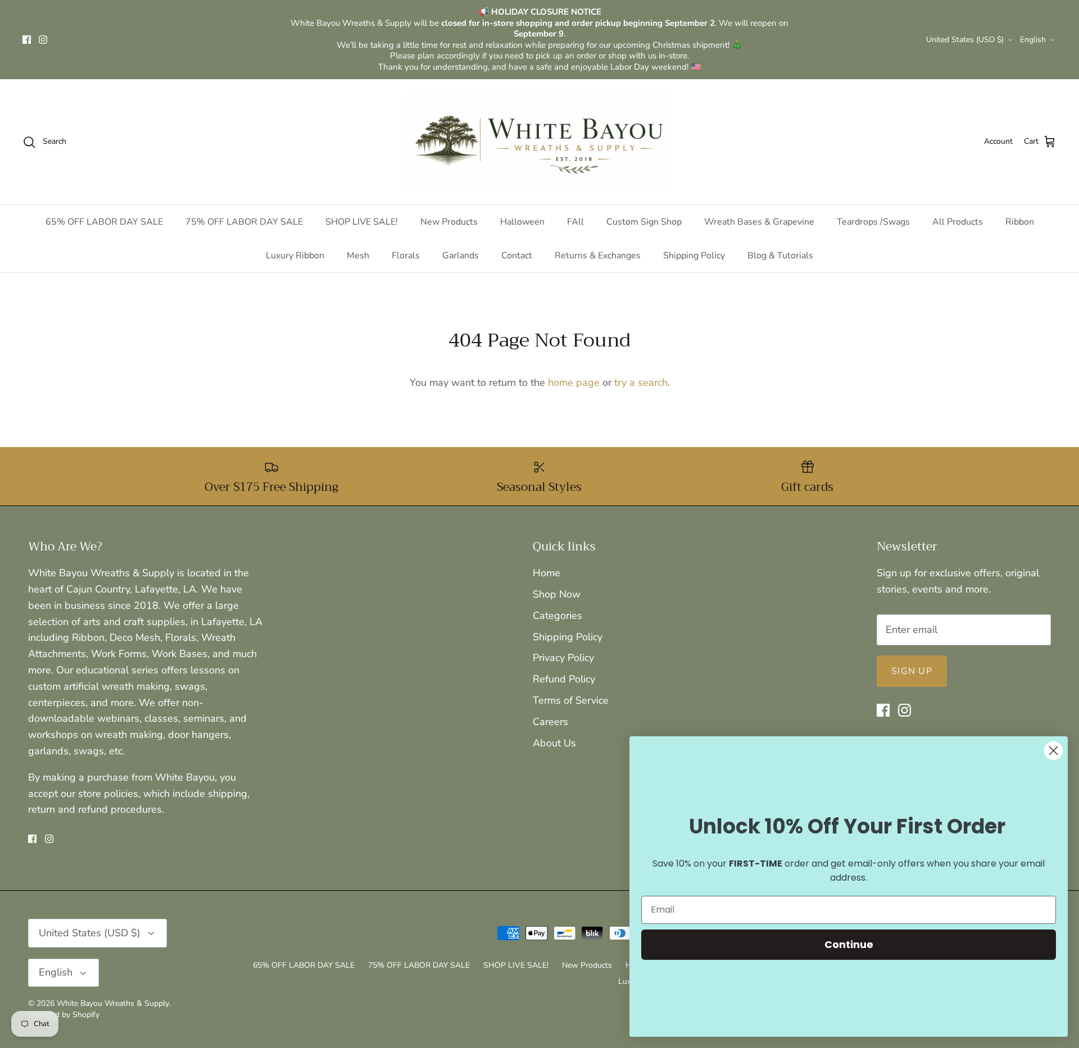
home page (574, 382)
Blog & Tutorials (780, 255)
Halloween (522, 222)
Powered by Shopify (63, 1014)
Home (546, 573)
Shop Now (557, 594)
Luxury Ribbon (295, 255)
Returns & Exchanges (598, 255)
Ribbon (1019, 222)
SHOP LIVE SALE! (361, 222)
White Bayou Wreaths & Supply (113, 1003)
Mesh (358, 255)
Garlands (460, 255)
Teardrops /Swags (873, 222)
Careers (550, 721)
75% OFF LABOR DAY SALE (244, 222)
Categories (557, 615)
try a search (641, 382)
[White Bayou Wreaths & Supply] (539, 141)
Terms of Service (571, 700)
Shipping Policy (694, 255)
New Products (449, 222)
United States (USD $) (965, 39)
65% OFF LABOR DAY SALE (104, 222)
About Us (554, 743)
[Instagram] (43, 39)
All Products (957, 222)
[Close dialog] (1053, 750)
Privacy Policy (563, 657)
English (1033, 39)
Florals (406, 255)
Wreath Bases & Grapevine (759, 222)
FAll (575, 222)
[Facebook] (26, 39)
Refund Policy (564, 679)
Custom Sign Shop (644, 222)
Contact (516, 255)
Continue (848, 944)
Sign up (911, 671)
